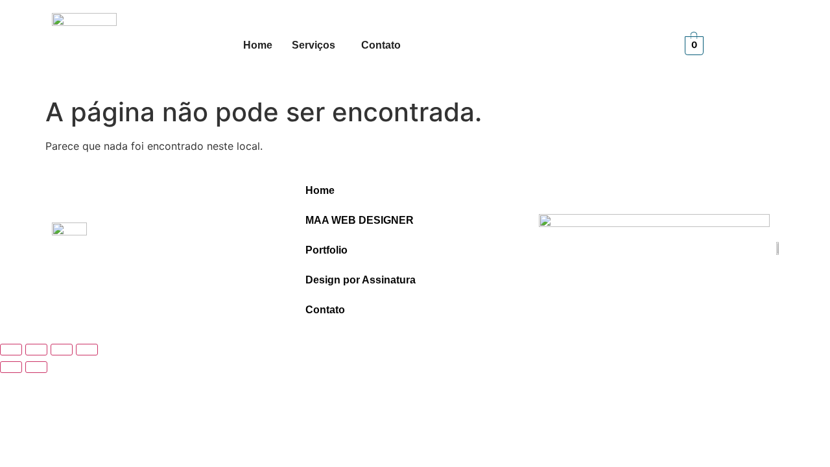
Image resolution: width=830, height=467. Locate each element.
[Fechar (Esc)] (87, 349)
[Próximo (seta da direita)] (36, 367)
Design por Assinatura (360, 279)
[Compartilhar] (62, 349)
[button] (316, 45)
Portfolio (326, 250)
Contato (381, 45)
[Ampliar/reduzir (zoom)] (11, 349)
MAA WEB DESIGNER (359, 220)
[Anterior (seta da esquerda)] (11, 367)
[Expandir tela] (36, 349)
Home (257, 45)
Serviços (313, 45)
